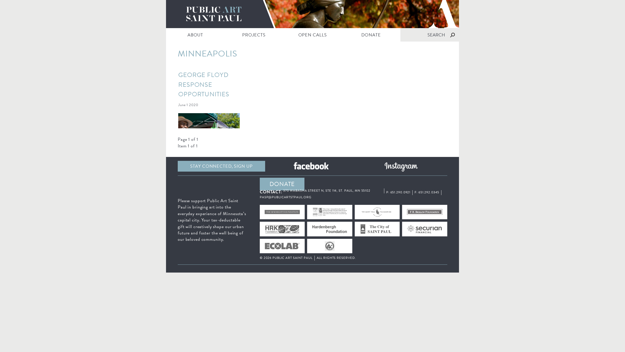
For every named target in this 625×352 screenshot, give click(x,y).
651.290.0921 (400, 192)
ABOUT (195, 35)
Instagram (401, 166)
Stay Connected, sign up (221, 166)
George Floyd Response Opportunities (203, 84)
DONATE (371, 35)
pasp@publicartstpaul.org (286, 197)
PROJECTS (253, 35)
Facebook (311, 166)
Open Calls (312, 35)
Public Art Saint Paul (312, 14)
